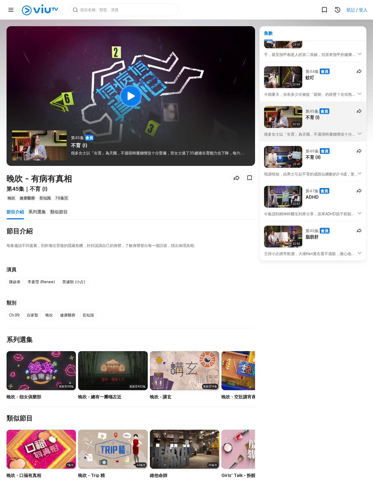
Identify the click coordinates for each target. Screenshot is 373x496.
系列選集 (37, 211)
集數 (268, 33)
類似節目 (59, 211)
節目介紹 (15, 211)
